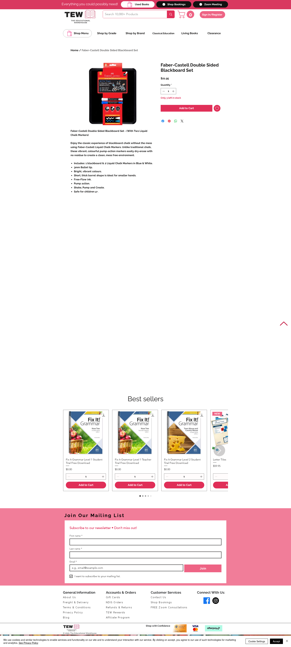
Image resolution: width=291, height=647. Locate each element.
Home (74, 50)
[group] (145, 450)
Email (73, 561)
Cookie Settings (256, 641)
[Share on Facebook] (163, 130)
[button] (186, 14)
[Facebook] (206, 600)
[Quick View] (86, 432)
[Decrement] (163, 100)
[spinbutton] (168, 100)
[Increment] (173, 100)
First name (76, 535)
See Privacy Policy (28, 642)
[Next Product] (219, 450)
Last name (76, 548)
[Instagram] (215, 600)
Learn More (173, 87)
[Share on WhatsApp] (176, 130)
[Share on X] (182, 130)
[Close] (287, 641)
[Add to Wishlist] (217, 117)
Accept (276, 641)
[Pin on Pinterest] (169, 130)
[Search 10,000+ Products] (170, 14)
